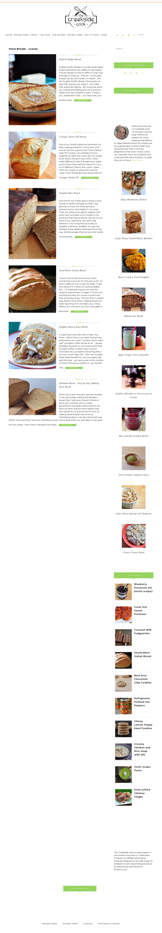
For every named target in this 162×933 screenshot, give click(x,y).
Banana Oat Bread (133, 316)
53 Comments (92, 132)
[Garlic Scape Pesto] (124, 783)
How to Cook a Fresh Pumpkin (133, 277)
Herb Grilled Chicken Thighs (142, 793)
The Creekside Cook (81, 17)
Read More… (137, 160)
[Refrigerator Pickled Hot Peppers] (124, 715)
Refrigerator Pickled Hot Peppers (142, 702)
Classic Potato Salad (133, 552)
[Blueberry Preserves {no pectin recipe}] (124, 601)
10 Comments (93, 189)
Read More (82, 100)
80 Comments (89, 266)
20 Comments (94, 323)
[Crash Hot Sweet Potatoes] (124, 623)
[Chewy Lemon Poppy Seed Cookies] (124, 738)
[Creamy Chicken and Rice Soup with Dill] (124, 760)
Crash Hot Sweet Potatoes (140, 611)
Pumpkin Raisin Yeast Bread (73, 327)
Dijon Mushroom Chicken (134, 199)
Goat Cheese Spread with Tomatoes (134, 513)
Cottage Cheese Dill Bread (72, 136)
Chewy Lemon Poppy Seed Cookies (143, 725)
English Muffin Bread (70, 59)
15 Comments (92, 379)
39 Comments (92, 55)
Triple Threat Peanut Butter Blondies (134, 238)
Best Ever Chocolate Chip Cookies (142, 679)
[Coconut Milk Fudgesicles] (124, 646)
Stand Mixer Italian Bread (72, 270)
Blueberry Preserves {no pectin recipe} (143, 588)
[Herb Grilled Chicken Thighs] (124, 806)
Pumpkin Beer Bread (69, 193)
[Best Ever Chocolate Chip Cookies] (124, 692)
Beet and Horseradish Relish (133, 436)
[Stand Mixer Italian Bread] (124, 669)
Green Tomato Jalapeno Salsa (134, 474)
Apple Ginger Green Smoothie (133, 354)
